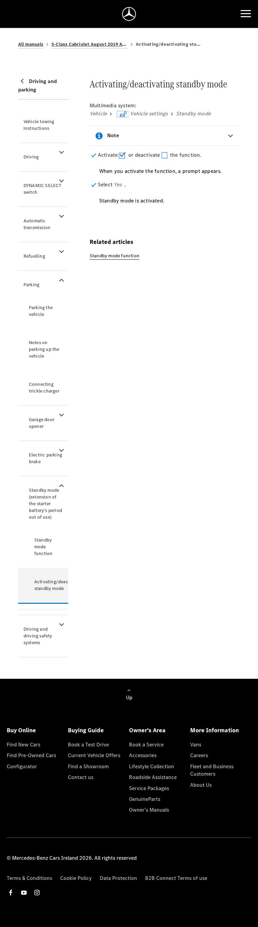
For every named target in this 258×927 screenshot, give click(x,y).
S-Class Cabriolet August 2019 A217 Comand (89, 44)
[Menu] (246, 13)
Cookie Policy (76, 878)
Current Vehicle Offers (94, 755)
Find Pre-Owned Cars (31, 755)
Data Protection (118, 878)
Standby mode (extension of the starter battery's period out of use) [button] (45, 503)
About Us (201, 784)
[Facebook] (11, 892)
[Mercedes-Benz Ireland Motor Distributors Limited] (129, 14)
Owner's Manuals (149, 809)
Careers (199, 755)
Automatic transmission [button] (37, 224)
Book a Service (146, 744)
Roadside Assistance (153, 777)
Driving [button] (31, 157)
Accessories (143, 755)
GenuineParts (144, 799)
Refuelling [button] (34, 256)
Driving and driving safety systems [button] (38, 636)
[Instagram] (37, 892)
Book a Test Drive (88, 744)
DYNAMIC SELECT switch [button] (43, 188)
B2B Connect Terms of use (176, 878)
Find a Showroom (88, 766)
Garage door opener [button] (41, 423)
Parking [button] (31, 285)
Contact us (80, 777)
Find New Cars (23, 744)
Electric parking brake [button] (45, 458)
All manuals (30, 44)
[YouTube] (24, 892)
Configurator (22, 766)
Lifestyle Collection (151, 766)
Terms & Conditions (29, 878)
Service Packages (149, 788)
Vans (195, 744)
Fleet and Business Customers (211, 770)
